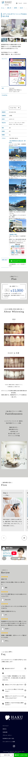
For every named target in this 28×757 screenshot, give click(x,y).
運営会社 (4, 729)
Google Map (13, 107)
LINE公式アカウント (18, 261)
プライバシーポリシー (7, 735)
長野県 (15, 7)
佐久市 (21, 7)
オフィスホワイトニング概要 (9, 741)
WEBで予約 (7, 755)
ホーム (2, 7)
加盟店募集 (5, 732)
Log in (20, 3)
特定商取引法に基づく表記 (8, 738)
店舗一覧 (9, 7)
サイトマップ (5, 725)
